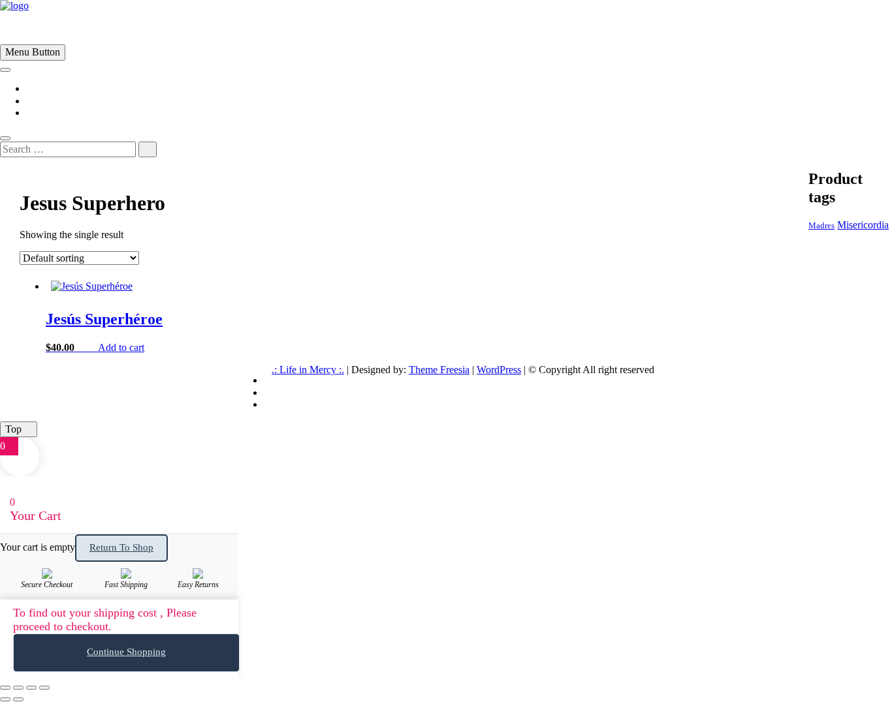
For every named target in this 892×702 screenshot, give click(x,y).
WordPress (499, 369)
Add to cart (121, 347)
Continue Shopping (126, 652)
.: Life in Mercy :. (308, 369)
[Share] (31, 688)
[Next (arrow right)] (18, 699)
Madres (821, 225)
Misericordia (863, 225)
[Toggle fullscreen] (18, 688)
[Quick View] (91, 347)
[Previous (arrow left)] (5, 699)
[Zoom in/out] (5, 688)
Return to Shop (121, 547)
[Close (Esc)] (44, 688)
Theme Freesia (439, 369)
